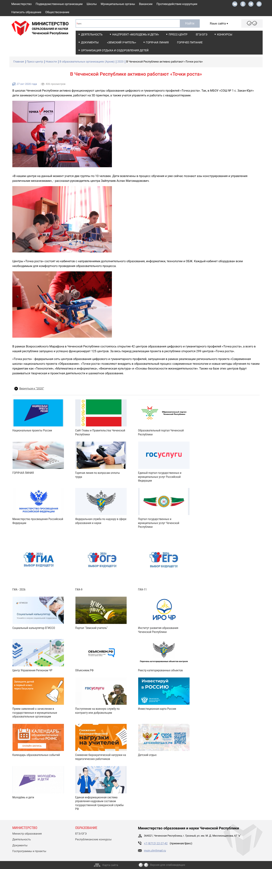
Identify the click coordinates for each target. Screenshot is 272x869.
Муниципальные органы (118, 4)
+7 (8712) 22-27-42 (156, 843)
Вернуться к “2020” (31, 388)
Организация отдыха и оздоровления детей (115, 50)
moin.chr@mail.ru (155, 850)
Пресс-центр (178, 34)
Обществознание (57, 12)
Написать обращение (26, 12)
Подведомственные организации (59, 4)
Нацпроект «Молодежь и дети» (135, 34)
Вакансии (146, 4)
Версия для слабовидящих (167, 865)
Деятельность (92, 34)
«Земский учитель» (121, 42)
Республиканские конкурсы (93, 839)
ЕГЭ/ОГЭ (201, 34)
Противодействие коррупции (177, 4)
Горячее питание (190, 42)
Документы (90, 42)
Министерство (21, 4)
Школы (92, 4)
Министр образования (27, 833)
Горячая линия (157, 42)
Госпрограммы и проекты (29, 851)
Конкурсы (224, 34)
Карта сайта (110, 865)
